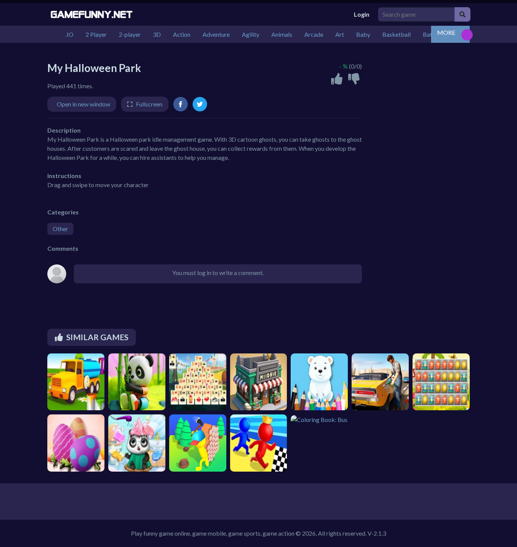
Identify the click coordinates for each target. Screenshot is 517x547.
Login (361, 14)
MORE (446, 32)
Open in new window (83, 104)
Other (60, 228)
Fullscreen (149, 104)
